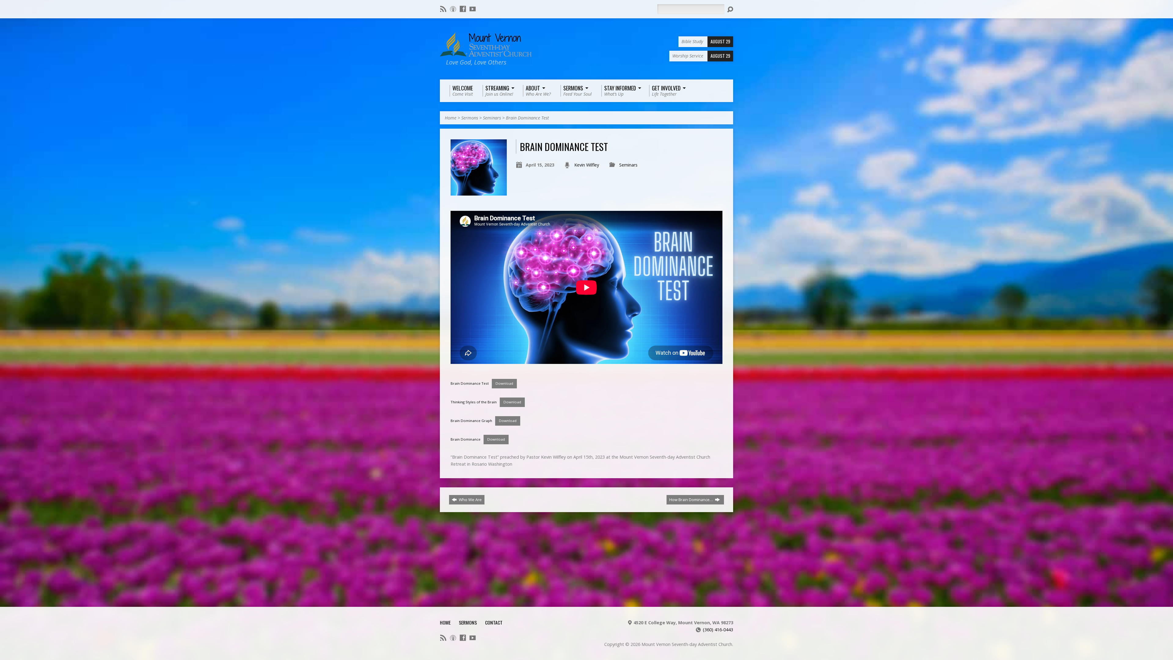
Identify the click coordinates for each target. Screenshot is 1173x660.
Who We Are (470, 499)
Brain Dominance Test (527, 118)
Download (504, 383)
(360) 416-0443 (718, 629)
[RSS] (443, 9)
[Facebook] (463, 9)
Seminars (492, 118)
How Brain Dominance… (691, 499)
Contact (493, 622)
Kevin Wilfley (586, 165)
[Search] (730, 9)
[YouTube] (473, 9)
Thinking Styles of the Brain (474, 402)
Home (450, 118)
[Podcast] (453, 9)
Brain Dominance (466, 439)
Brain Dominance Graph (471, 420)
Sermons (469, 118)
